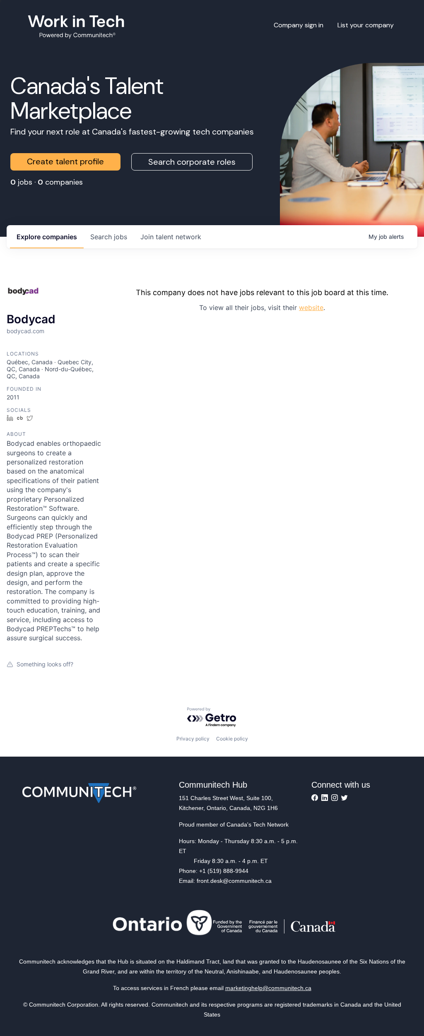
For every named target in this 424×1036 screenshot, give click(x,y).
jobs (108, 237)
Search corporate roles (192, 161)
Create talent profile (65, 161)
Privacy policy (193, 739)
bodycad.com (25, 330)
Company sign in (298, 25)
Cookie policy (232, 739)
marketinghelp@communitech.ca (268, 988)
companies (47, 237)
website (311, 307)
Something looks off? (45, 664)
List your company (365, 25)
